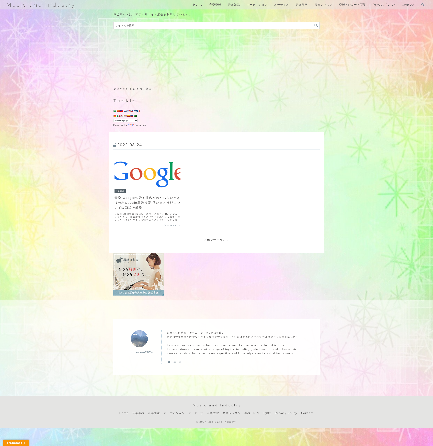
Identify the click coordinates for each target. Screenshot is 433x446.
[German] (114, 115)
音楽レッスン (232, 413)
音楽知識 (154, 413)
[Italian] (118, 115)
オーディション (174, 413)
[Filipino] (131, 110)
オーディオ (195, 413)
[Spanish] (128, 115)
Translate (140, 125)
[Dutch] (125, 110)
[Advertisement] (216, 58)
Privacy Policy (286, 413)
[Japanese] (121, 115)
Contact (307, 413)
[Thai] (131, 115)
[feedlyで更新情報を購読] (174, 362)
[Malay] (125, 115)
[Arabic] (114, 110)
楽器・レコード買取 (257, 413)
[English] (128, 110)
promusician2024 (139, 352)
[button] (316, 25)
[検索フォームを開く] (422, 4)
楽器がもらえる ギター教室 (132, 88)
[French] (138, 110)
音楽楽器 (138, 413)
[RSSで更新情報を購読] (180, 362)
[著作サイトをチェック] (169, 362)
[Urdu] (135, 115)
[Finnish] (135, 110)
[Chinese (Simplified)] (118, 110)
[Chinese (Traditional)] (121, 110)
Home (124, 413)
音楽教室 (213, 413)
